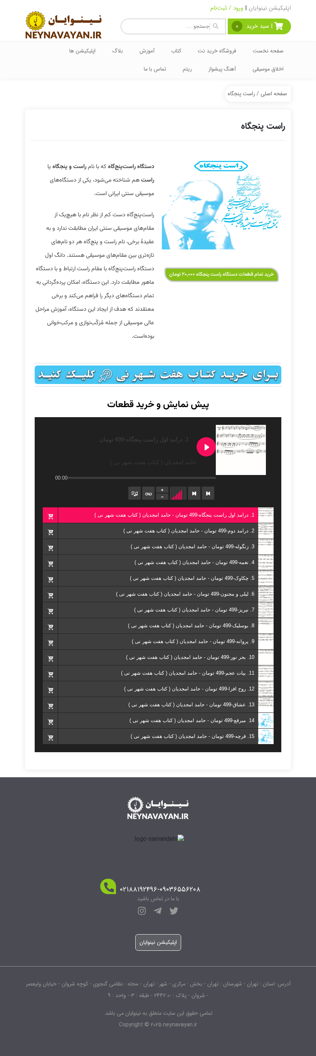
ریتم (187, 69)
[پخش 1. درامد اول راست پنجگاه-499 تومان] (206, 446)
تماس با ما (155, 69)
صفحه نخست (268, 51)
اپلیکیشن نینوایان (270, 8)
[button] (50, 515)
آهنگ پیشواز (222, 69)
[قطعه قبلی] (208, 493)
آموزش (147, 51)
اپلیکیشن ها (82, 51)
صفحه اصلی (274, 93)
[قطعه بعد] (194, 493)
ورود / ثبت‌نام (226, 8)
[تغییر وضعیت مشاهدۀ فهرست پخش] (134, 493)
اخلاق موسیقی (268, 69)
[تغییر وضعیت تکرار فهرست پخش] (148, 493)
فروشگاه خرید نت (217, 51)
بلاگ (117, 51)
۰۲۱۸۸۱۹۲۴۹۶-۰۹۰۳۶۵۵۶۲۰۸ (160, 889)
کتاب (176, 51)
